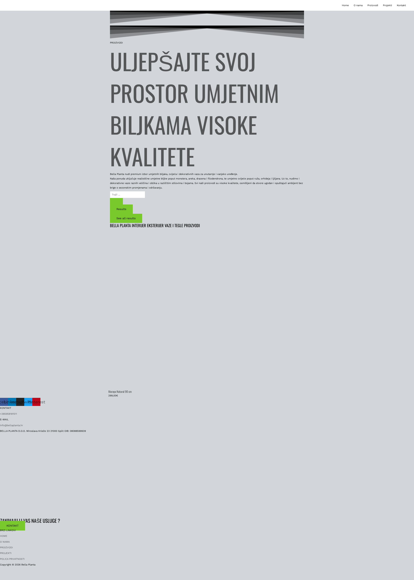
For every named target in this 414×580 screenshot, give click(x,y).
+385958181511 (8, 413)
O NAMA (5, 541)
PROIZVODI (6, 547)
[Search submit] (116, 201)
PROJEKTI (5, 553)
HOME (3, 536)
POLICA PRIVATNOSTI (12, 559)
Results (121, 209)
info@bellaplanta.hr (11, 425)
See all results (126, 218)
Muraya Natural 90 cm (120, 391)
